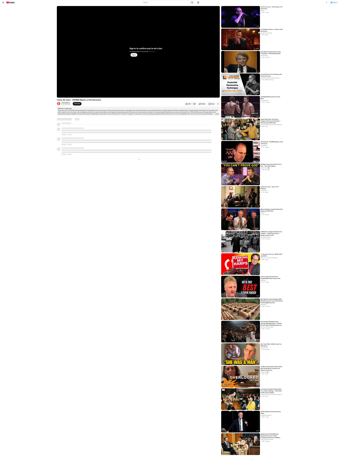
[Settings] (327, 2)
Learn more (152, 51)
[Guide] (3, 2)
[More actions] (218, 104)
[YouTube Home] (10, 2)
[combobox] (166, 2)
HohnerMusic (65, 103)
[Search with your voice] (198, 2)
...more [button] (216, 114)
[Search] (192, 2)
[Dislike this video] (194, 104)
